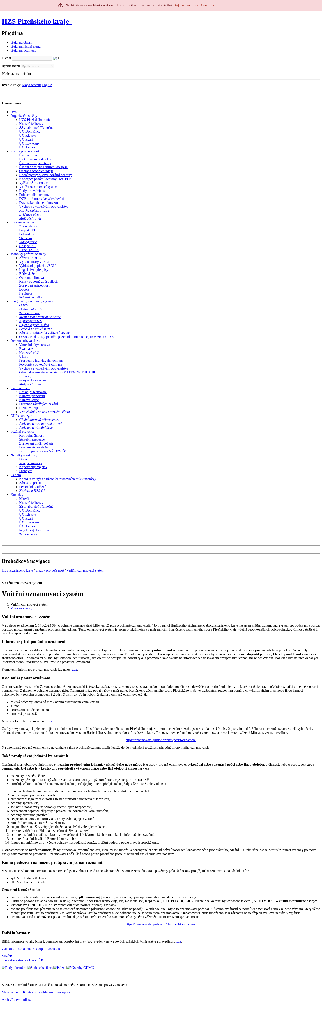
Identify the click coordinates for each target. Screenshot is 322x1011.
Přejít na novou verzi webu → (193, 5)
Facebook (53, 949)
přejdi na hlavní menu (26, 46)
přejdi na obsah (21, 42)
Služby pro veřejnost (49, 570)
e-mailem (24, 949)
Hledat (6, 58)
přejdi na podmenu (23, 50)
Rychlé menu (11, 66)
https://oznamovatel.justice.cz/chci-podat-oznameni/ (161, 740)
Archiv (16, 1000)
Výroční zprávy (21, 608)
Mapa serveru (31, 85)
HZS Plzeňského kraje (35, 21)
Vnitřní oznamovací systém (85, 570)
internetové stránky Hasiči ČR (22, 960)
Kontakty (29, 992)
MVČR (7, 956)
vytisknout (9, 949)
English (47, 85)
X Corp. (38, 949)
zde (49, 721)
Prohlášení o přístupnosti (55, 992)
